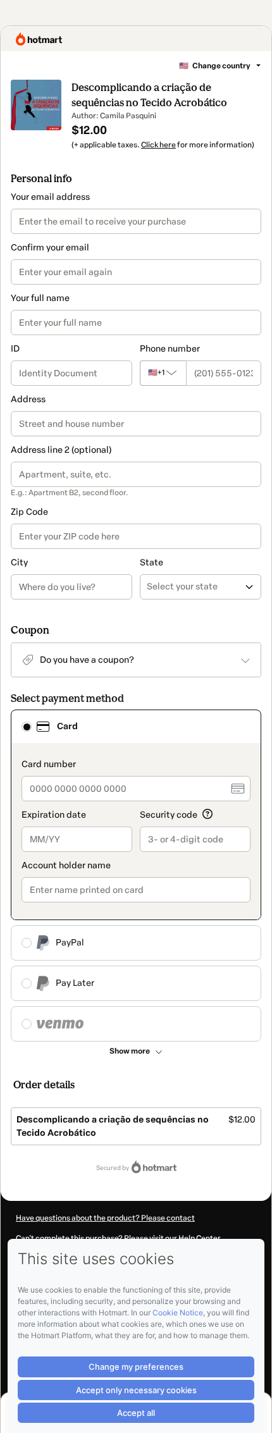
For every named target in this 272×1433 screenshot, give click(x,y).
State (151, 562)
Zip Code (29, 512)
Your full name (40, 298)
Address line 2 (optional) (61, 450)
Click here (158, 144)
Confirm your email (50, 247)
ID (15, 348)
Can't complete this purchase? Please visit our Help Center (118, 1238)
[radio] (27, 727)
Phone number (170, 348)
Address (28, 399)
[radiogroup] (136, 876)
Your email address (50, 197)
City (19, 562)
